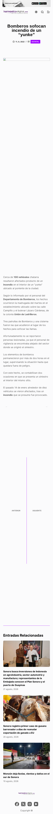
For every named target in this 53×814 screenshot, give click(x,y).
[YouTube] (36, 804)
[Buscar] (42, 12)
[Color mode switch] (36, 12)
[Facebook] (17, 804)
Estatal (35, 42)
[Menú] (48, 12)
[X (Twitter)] (23, 804)
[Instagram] (30, 804)
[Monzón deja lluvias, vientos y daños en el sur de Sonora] (26, 756)
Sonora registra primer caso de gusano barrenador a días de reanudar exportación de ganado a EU (24, 729)
